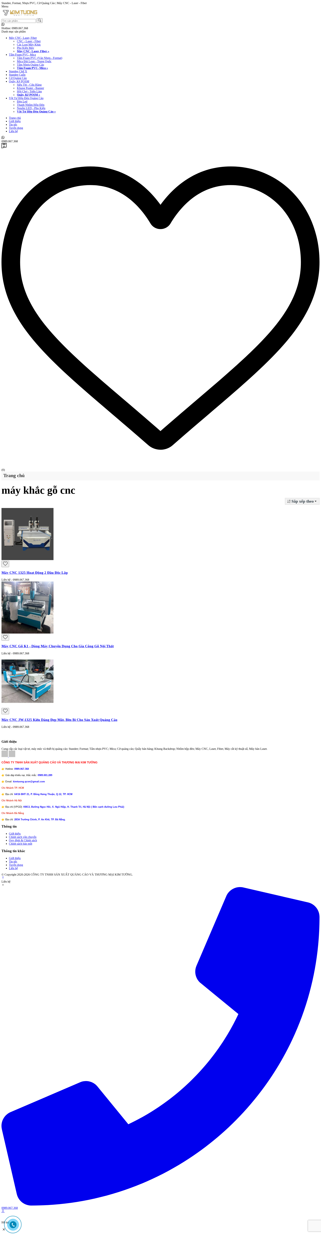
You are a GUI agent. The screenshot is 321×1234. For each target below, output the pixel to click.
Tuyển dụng (16, 127)
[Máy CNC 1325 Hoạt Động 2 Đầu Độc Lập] (27, 559)
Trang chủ (15, 117)
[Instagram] (12, 756)
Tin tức (13, 124)
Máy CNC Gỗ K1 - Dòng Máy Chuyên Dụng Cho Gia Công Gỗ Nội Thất (57, 646)
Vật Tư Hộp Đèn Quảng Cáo (26, 98)
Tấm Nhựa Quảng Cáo (30, 64)
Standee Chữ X (18, 71)
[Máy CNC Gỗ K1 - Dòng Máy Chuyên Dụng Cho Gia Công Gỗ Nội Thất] (27, 632)
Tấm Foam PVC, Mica (22, 54)
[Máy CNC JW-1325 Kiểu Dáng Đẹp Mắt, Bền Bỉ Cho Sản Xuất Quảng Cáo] (27, 706)
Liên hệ (13, 131)
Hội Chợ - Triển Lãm (29, 91)
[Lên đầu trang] (2, 878)
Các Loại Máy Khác (29, 44)
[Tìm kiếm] (40, 20)
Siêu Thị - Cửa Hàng (29, 84)
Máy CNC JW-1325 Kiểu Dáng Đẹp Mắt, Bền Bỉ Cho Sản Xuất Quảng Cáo (59, 720)
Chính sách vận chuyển (22, 837)
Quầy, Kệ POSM (19, 81)
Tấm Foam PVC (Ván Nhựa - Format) (39, 58)
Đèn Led (22, 101)
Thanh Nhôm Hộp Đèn (30, 104)
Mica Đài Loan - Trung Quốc (34, 61)
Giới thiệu (15, 121)
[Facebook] (5, 756)
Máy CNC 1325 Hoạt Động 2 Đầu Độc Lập (34, 573)
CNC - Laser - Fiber (29, 41)
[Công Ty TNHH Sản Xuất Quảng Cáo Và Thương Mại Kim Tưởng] (20, 16)
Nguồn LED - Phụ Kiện (31, 108)
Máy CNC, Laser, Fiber (23, 37)
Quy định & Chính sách (23, 840)
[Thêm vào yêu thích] (5, 564)
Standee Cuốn (17, 74)
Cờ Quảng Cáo (18, 78)
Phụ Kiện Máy (25, 47)
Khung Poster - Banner (30, 88)
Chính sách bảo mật (20, 843)
